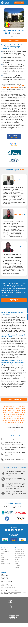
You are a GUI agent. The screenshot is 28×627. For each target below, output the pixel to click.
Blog (2, 555)
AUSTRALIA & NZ (18, 557)
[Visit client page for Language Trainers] (14, 611)
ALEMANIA (17, 561)
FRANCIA (17, 567)
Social (2, 557)
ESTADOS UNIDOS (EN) (19, 549)
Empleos (3, 553)
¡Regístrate (4, 283)
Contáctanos (4, 549)
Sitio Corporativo (4, 559)
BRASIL (16, 559)
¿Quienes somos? (5, 551)
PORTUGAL (17, 565)
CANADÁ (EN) (17, 553)
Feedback (3, 561)
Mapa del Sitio (4, 567)
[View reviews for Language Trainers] (14, 617)
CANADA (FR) (23, 553)
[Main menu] (26, 2)
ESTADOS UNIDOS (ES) (19, 551)
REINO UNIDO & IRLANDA (20, 555)
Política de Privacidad (5, 569)
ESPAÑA (16, 563)
